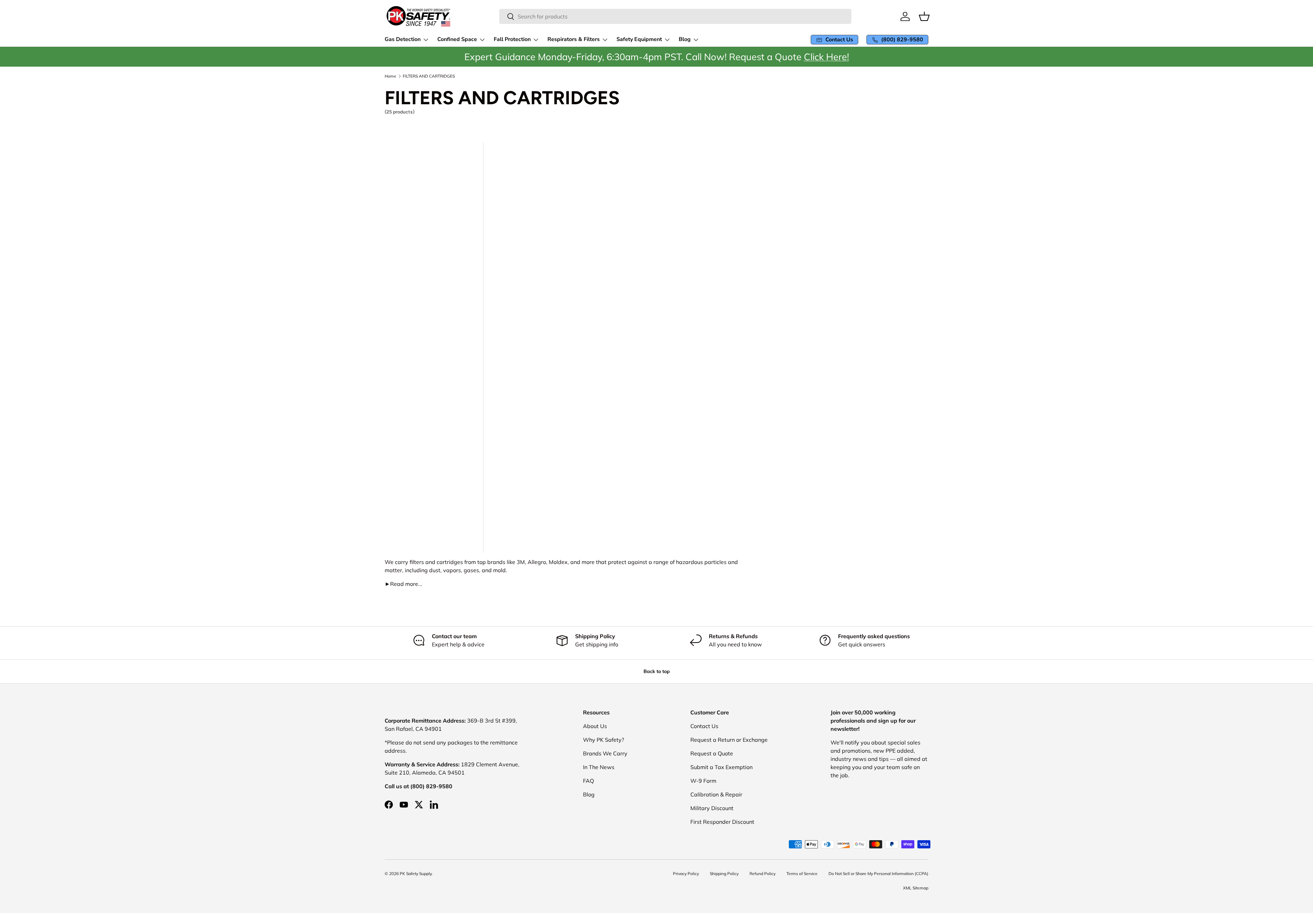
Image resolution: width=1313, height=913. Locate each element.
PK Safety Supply (416, 873)
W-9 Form (703, 780)
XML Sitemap (915, 887)
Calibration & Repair (716, 794)
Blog (589, 794)
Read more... (403, 583)
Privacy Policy (686, 873)
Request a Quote (711, 753)
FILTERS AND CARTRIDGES (429, 76)
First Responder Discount (722, 821)
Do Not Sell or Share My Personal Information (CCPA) (878, 873)
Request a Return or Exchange (729, 739)
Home (390, 76)
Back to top (657, 671)
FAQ (588, 780)
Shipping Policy (724, 873)
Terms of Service (802, 873)
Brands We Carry (605, 753)
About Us (595, 726)
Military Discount (711, 808)
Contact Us (704, 726)
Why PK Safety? (603, 739)
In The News (598, 767)
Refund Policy (762, 873)
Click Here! (826, 57)
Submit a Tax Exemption (721, 767)
